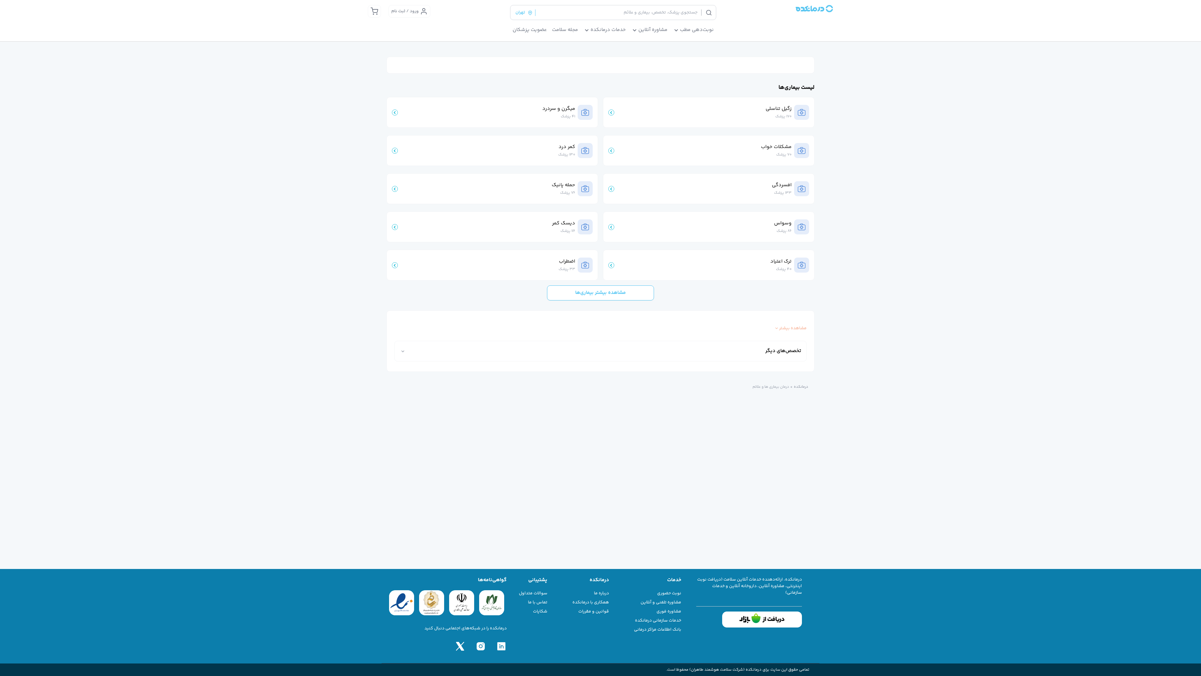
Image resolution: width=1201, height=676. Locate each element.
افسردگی (782, 185)
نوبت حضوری (669, 593)
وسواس (783, 223)
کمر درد (567, 147)
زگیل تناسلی (779, 109)
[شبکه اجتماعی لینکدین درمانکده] (501, 646)
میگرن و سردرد (558, 109)
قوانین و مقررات (593, 611)
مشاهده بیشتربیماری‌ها (600, 293)
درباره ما (601, 593)
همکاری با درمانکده (590, 602)
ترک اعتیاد (781, 261)
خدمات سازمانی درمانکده (658, 620)
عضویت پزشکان (530, 30)
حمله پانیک (563, 185)
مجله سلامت (565, 30)
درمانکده (801, 387)
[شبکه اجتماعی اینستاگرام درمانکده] (481, 646)
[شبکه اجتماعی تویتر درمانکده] (460, 646)
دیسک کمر (563, 223)
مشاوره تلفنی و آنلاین (661, 602)
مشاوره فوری (668, 611)
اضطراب (567, 261)
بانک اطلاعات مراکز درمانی (657, 629)
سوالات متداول (533, 593)
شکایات (540, 611)
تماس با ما (537, 602)
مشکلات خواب (776, 147)
